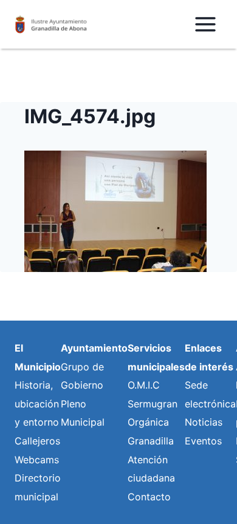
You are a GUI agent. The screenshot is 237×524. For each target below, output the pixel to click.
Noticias (203, 422)
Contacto (149, 497)
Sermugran (152, 404)
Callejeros (37, 441)
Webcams (37, 460)
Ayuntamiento (94, 348)
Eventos (203, 441)
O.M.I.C (144, 385)
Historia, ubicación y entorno (37, 403)
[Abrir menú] (205, 24)
